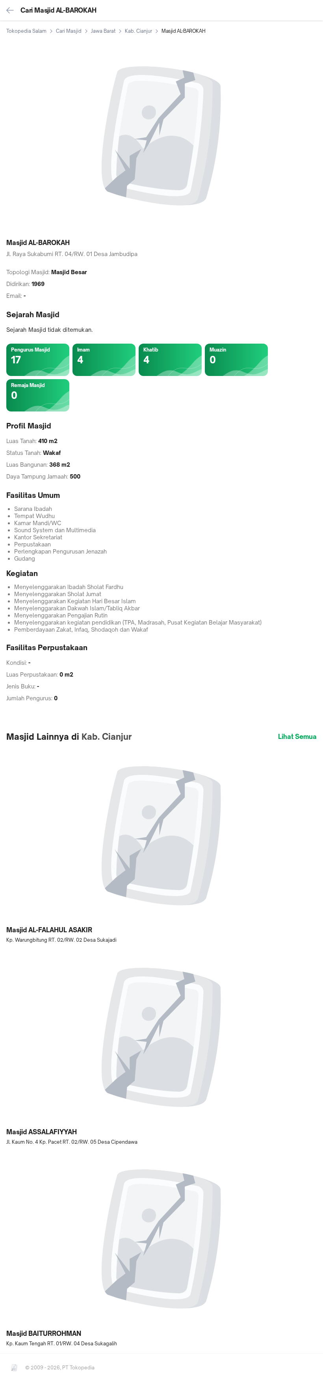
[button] (161, 845)
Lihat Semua (297, 737)
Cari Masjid (69, 31)
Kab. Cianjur (138, 31)
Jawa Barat (103, 31)
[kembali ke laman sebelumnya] (10, 10)
